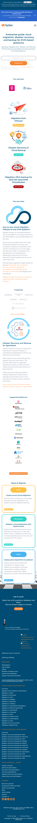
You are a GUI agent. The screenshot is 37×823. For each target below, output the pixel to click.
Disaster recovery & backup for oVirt (13, 754)
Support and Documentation (11, 675)
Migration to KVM (7, 714)
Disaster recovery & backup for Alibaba (14, 741)
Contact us (5, 796)
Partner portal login (8, 788)
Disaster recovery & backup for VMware (14, 749)
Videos (4, 669)
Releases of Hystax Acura (10, 671)
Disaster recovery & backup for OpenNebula (16, 756)
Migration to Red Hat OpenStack (12, 708)
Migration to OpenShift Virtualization (14, 706)
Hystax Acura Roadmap (9, 673)
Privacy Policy (26, 67)
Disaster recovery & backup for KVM (13, 758)
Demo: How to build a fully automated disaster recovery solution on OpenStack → (17, 387)
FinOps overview (7, 765)
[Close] (35, 15)
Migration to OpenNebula (10, 718)
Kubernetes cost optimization (11, 776)
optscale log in (7, 653)
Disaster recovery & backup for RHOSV (14, 743)
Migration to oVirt (7, 721)
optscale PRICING (8, 657)
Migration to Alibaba (8, 699)
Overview (5, 689)
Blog (3, 790)
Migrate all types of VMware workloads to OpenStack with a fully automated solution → (17, 279)
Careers (4, 794)
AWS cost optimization (9, 768)
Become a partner (8, 783)
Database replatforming (9, 725)
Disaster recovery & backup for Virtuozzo (15, 747)
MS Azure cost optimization (10, 770)
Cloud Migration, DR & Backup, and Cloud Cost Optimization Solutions (17, 680)
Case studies (6, 667)
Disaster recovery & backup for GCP (13, 739)
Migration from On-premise (11, 723)
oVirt (18, 265)
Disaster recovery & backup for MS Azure (15, 737)
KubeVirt (24, 265)
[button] (35, 25)
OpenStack (12, 265)
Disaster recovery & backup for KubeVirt (15, 745)
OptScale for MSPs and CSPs (11, 786)
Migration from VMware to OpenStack (14, 691)
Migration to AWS (7, 693)
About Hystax (6, 792)
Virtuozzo (6, 267)
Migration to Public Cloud (10, 716)
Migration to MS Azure (9, 695)
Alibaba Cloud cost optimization (12, 774)
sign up (17, 653)
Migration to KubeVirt (9, 701)
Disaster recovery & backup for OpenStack (15, 752)
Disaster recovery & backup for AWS (13, 734)
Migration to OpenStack (9, 710)
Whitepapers (6, 665)
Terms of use (11, 816)
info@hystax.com (19, 809)
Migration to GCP (7, 697)
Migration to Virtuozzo (9, 712)
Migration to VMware (8, 703)
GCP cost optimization (9, 772)
